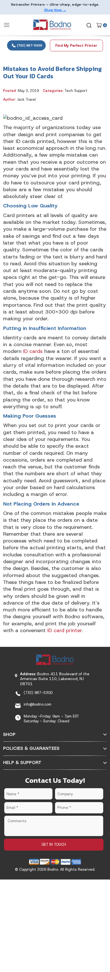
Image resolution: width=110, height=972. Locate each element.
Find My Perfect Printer (76, 45)
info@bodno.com (37, 704)
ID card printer (64, 630)
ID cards (33, 351)
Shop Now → (55, 10)
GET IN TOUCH (53, 844)
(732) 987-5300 (29, 45)
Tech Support (76, 90)
